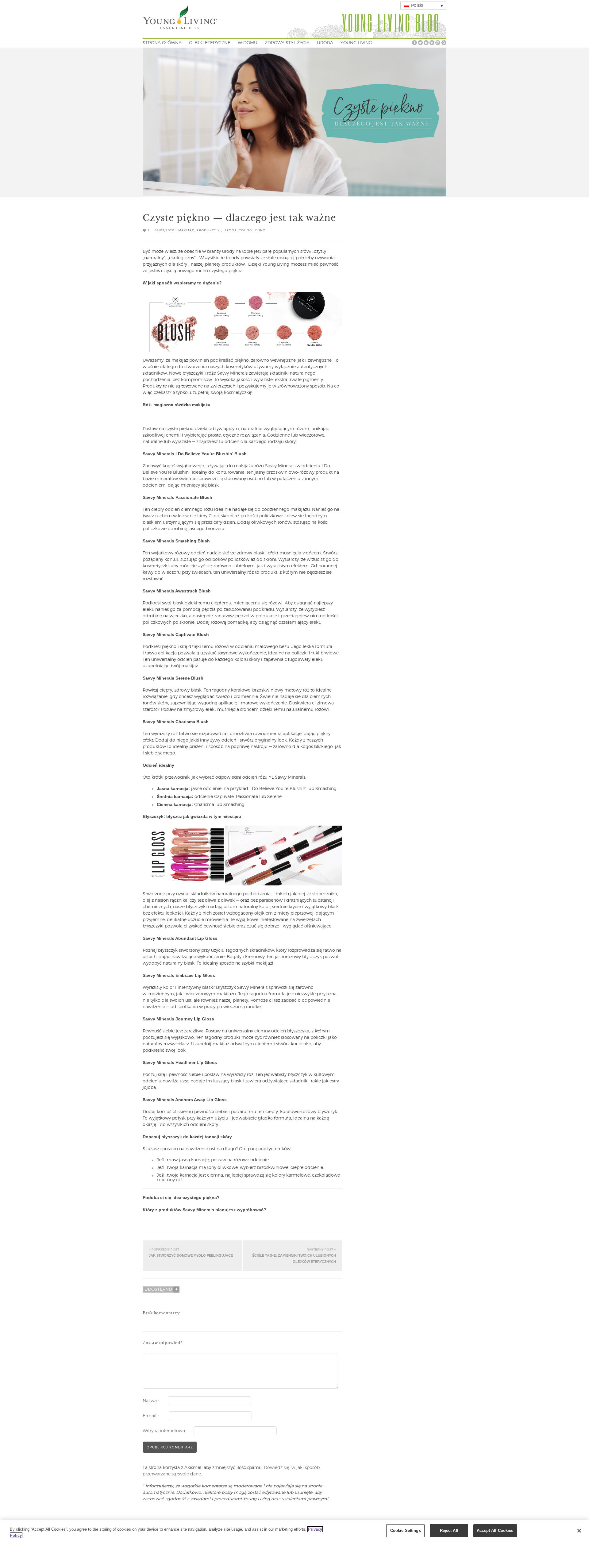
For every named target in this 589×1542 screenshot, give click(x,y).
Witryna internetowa (164, 1431)
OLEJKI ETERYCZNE (209, 43)
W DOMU (247, 43)
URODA (325, 43)
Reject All (449, 1530)
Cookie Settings (405, 1530)
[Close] (579, 1530)
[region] (294, 1531)
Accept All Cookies (495, 1530)
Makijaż (186, 230)
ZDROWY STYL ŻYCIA (287, 43)
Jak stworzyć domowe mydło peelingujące (191, 1252)
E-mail (151, 1416)
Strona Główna (162, 43)
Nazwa (151, 1401)
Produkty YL (208, 230)
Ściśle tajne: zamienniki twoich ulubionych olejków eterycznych (294, 1255)
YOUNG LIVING (356, 43)
